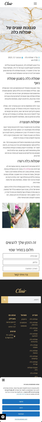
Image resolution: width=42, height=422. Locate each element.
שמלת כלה (34, 373)
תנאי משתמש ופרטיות (21, 419)
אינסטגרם (23, 322)
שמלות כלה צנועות (34, 351)
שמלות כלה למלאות (34, 335)
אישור (21, 401)
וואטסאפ (24, 326)
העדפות (21, 414)
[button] (3, 380)
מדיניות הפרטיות (21, 394)
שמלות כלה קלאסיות (34, 357)
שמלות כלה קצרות (34, 363)
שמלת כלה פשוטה (34, 346)
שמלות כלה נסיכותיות (34, 340)
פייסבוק (24, 319)
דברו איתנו (12, 327)
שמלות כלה (27, 169)
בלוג (36, 376)
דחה (21, 408)
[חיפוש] (4, 299)
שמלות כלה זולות (34, 329)
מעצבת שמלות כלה (32, 368)
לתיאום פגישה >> (11, 323)
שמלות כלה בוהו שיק (34, 323)
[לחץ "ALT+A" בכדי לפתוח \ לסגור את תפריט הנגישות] (3, 417)
